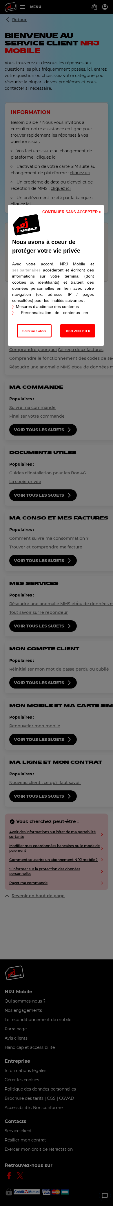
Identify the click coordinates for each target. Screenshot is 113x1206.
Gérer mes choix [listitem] (34, 331)
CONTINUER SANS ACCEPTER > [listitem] (71, 212)
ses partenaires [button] (26, 270)
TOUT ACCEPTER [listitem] (77, 331)
